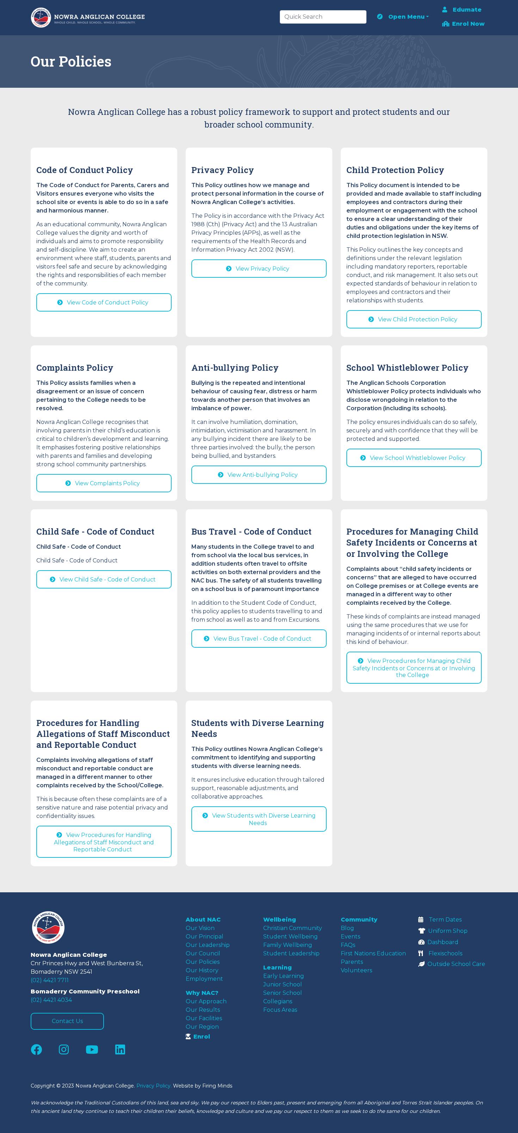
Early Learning (283, 976)
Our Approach (206, 1001)
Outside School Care (456, 964)
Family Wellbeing (287, 945)
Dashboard (442, 942)
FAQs (348, 945)
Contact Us (67, 1021)
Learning (277, 967)
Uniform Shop (448, 931)
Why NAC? (202, 993)
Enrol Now (468, 23)
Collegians (277, 1001)
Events (350, 936)
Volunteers (356, 970)
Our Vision (200, 928)
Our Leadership (208, 945)
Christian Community (292, 928)
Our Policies (203, 962)
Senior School (282, 993)
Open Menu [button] (406, 16)
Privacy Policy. (154, 1086)
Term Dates (445, 919)
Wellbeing (279, 919)
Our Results (203, 1009)
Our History (202, 970)
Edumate (467, 9)
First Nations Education (373, 953)
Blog (347, 928)
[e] (66, 927)
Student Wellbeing (290, 936)
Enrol (201, 1036)
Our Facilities (204, 1018)
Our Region (202, 1026)
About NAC (203, 919)
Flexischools (445, 953)
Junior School (282, 984)
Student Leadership (291, 953)
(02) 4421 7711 (50, 980)
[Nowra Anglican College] (90, 17)
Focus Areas (280, 1009)
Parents (352, 962)
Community (359, 919)
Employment (204, 978)
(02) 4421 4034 (51, 1000)
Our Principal (204, 936)
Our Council (203, 953)
